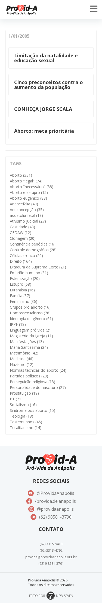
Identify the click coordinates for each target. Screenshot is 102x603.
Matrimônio (24, 353)
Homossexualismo (30, 312)
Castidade (22, 226)
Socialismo (23, 404)
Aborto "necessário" (31, 186)
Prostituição (24, 393)
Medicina (21, 358)
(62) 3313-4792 (51, 550)
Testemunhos (26, 421)
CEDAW (20, 232)
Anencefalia (24, 203)
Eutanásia (22, 289)
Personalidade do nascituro (38, 387)
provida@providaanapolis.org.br (51, 557)
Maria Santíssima (29, 347)
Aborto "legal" (26, 181)
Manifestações (27, 341)
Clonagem (23, 238)
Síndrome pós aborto (32, 410)
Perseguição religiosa (32, 381)
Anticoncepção (27, 209)
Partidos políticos (29, 376)
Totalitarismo (25, 427)
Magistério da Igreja (31, 335)
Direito (21, 261)
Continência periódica (32, 244)
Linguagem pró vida (31, 330)
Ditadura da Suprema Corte (38, 267)
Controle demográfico (33, 249)
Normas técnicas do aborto (38, 370)
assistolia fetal (26, 215)
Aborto (21, 175)
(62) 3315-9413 (51, 544)
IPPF (18, 324)
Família (20, 295)
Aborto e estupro (29, 192)
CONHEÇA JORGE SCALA (43, 109)
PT (16, 398)
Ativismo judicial (28, 221)
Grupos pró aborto (30, 307)
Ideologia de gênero (31, 318)
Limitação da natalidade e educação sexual (46, 58)
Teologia (21, 416)
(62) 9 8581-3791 (51, 563)
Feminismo (23, 301)
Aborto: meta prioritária (44, 131)
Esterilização (25, 278)
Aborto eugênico (28, 198)
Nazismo (21, 364)
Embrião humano (29, 272)
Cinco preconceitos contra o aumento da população (48, 84)
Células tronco (26, 255)
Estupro (20, 284)
